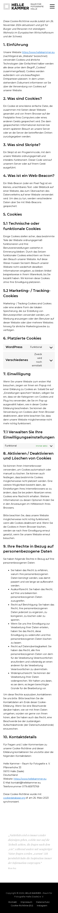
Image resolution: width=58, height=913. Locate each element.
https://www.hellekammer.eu (38, 52)
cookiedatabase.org (14, 797)
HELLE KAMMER (33, 893)
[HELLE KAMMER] (23, 6)
